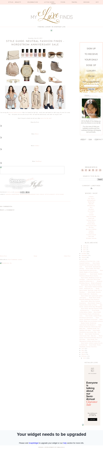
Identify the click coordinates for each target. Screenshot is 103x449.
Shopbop (91, 233)
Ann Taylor (91, 198)
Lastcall (91, 214)
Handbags (39, 161)
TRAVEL (74, 2)
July (83, 259)
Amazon (91, 196)
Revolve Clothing (91, 229)
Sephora (91, 231)
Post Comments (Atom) (15, 259)
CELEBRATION (32, 2)
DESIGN (87, 2)
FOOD (63, 2)
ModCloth (91, 218)
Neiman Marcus (91, 220)
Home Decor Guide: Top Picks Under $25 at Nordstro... (90, 290)
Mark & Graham (91, 216)
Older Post (67, 256)
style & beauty (50, 194)
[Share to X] (25, 192)
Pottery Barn (91, 223)
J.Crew (91, 213)
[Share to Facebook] (27, 192)
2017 (85, 249)
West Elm (91, 236)
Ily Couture (91, 211)
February (84, 356)
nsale (42, 194)
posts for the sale (46, 118)
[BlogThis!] (23, 192)
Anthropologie (91, 200)
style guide (60, 194)
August (84, 257)
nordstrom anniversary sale (29, 194)
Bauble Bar (91, 202)
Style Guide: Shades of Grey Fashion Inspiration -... (91, 272)
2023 (85, 246)
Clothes (37, 145)
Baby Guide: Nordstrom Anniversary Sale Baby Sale (90, 326)
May (83, 350)
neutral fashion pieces (15, 112)
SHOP (53, 3)
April (83, 352)
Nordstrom (91, 222)
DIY (97, 2)
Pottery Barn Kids (91, 225)
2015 (85, 251)
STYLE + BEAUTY (14, 2)
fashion (8, 194)
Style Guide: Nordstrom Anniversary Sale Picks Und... (89, 264)
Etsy (91, 207)
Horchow (91, 209)
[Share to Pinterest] (29, 192)
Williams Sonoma (91, 238)
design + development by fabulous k (51, 447)
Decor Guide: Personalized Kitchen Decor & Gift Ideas (90, 337)
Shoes (37, 134)
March (84, 354)
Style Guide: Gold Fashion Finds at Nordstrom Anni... (90, 314)
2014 (85, 358)
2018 (85, 248)
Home (35, 256)
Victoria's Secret (91, 234)
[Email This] (21, 192)
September (85, 255)
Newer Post (3, 256)
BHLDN (91, 204)
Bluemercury (91, 205)
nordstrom (15, 194)
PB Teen (91, 227)
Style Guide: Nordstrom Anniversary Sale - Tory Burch (89, 332)
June (83, 348)
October (84, 253)
